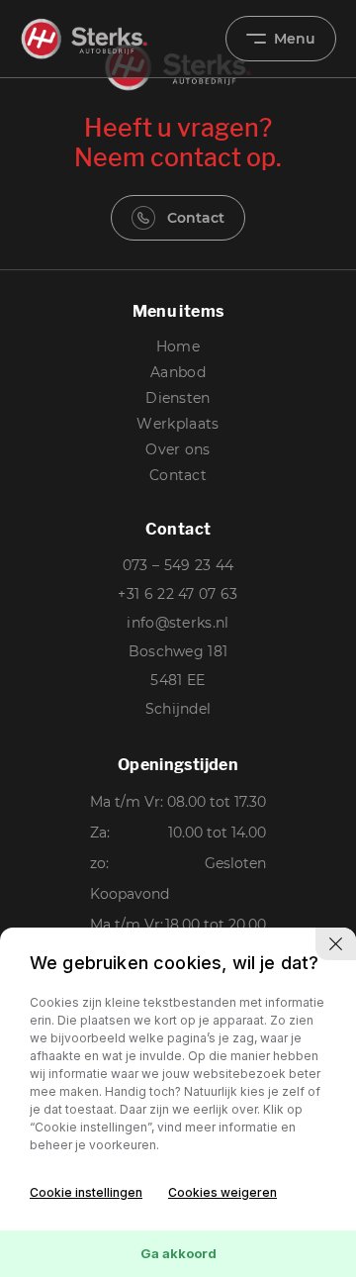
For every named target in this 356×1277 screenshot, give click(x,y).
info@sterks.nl (177, 623)
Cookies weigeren (222, 1192)
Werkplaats (177, 424)
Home (178, 346)
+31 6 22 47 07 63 (177, 594)
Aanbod (178, 372)
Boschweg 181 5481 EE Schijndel (178, 680)
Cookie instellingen (86, 1192)
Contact (195, 218)
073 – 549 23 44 (178, 565)
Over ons (178, 449)
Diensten (178, 398)
